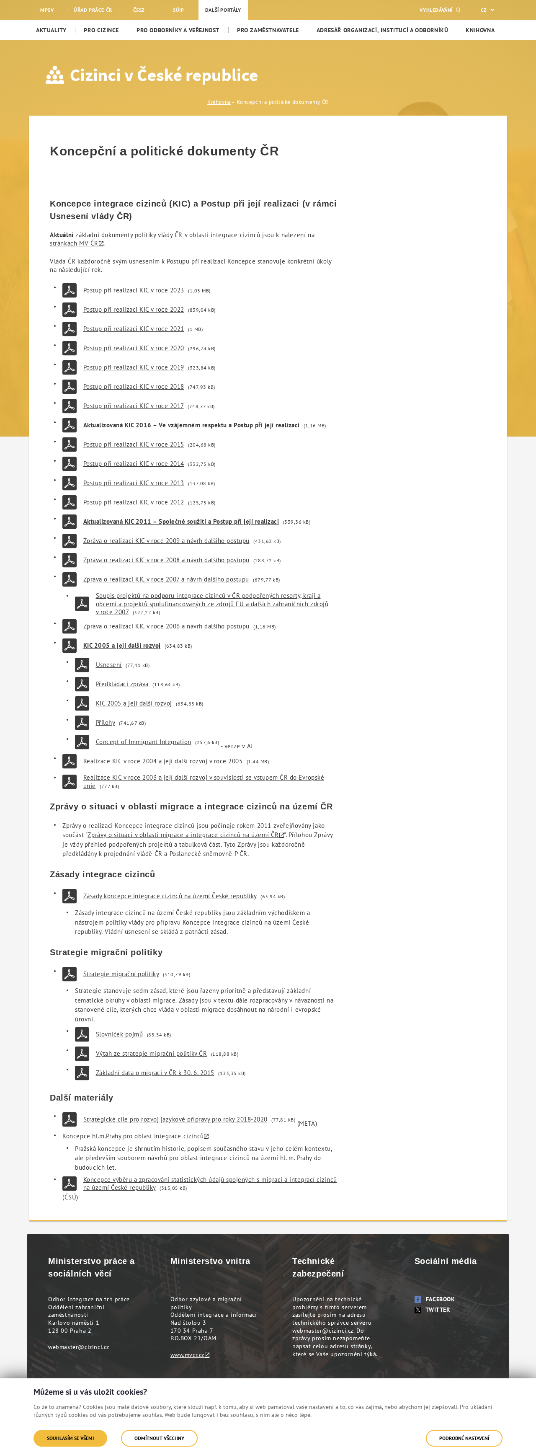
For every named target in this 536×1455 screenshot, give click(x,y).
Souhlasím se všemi (70, 1438)
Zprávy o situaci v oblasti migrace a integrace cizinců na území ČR (183, 835)
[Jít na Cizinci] (112, 75)
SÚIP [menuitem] (178, 10)
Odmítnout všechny (159, 1438)
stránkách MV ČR (74, 243)
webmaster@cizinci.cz (78, 1347)
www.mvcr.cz (187, 1355)
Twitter (437, 1309)
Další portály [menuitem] (223, 10)
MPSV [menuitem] (47, 10)
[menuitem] (51, 30)
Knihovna (219, 102)
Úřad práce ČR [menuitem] (93, 10)
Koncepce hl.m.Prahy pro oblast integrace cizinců (133, 1136)
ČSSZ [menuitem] (138, 10)
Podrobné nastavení (464, 1438)
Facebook (440, 1299)
